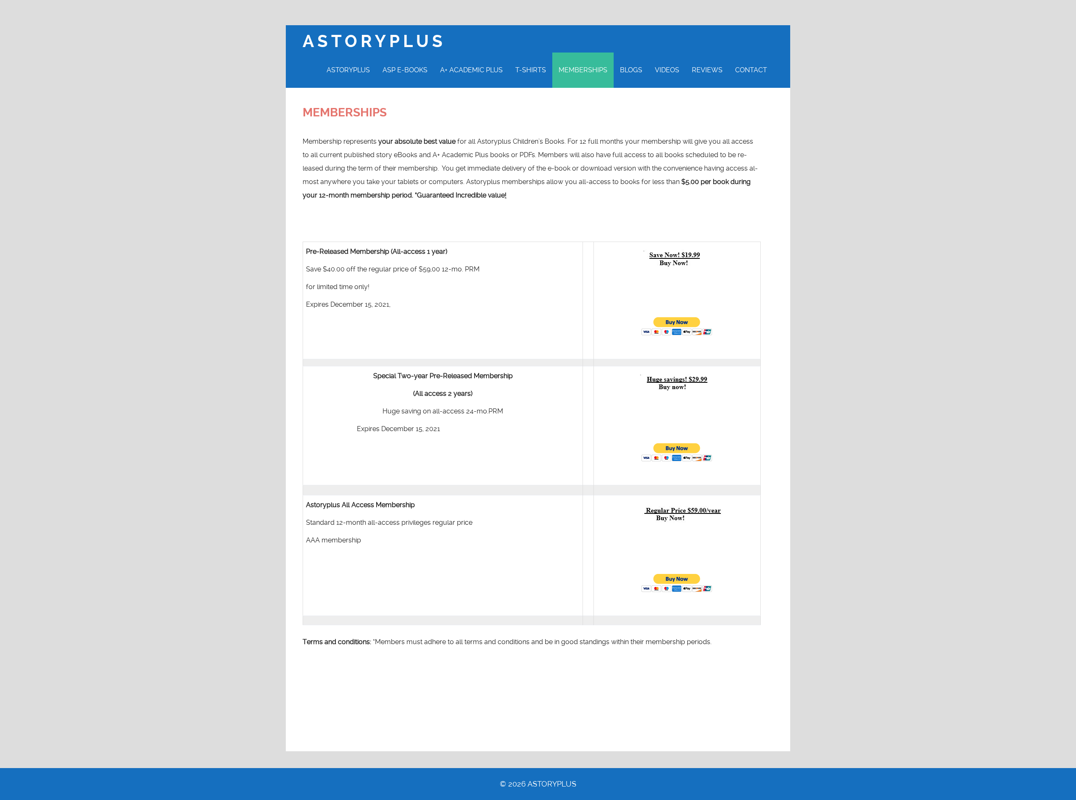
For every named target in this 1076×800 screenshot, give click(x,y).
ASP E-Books (404, 70)
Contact (751, 70)
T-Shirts (530, 70)
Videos (667, 70)
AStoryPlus (374, 41)
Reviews (707, 70)
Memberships (583, 70)
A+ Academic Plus (471, 70)
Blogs (631, 70)
